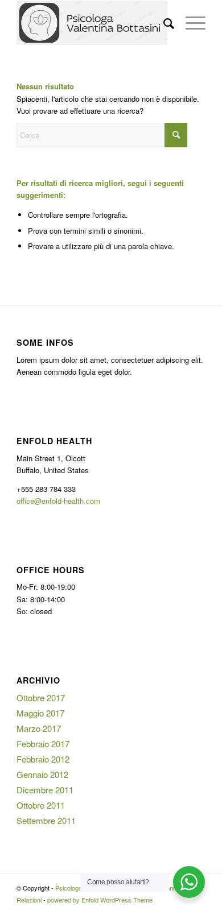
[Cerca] (163, 22)
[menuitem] (163, 22)
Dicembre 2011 (45, 790)
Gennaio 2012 (42, 774)
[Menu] (189, 22)
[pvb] (92, 22)
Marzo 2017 (39, 728)
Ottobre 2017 (41, 697)
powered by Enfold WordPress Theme (100, 899)
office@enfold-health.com (58, 500)
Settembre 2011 (46, 820)
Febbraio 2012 (43, 759)
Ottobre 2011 (41, 805)
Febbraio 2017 (43, 744)
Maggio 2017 (40, 713)
